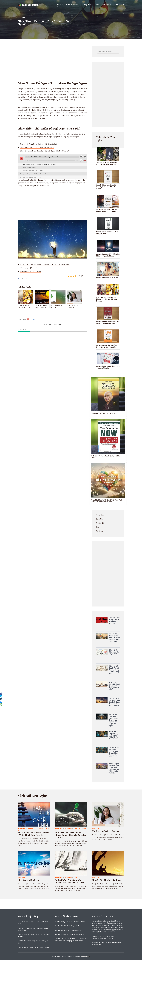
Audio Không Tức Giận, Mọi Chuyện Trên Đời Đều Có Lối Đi (69, 881)
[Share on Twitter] (1, 696)
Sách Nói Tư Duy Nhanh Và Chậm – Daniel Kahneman (106, 210)
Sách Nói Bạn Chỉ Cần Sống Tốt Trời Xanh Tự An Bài (33, 942)
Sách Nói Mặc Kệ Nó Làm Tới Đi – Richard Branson (34, 947)
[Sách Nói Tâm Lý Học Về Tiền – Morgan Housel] (108, 223)
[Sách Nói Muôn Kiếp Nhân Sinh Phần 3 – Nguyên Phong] (108, 246)
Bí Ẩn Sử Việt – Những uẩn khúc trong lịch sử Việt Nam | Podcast (107, 299)
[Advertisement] (52, 60)
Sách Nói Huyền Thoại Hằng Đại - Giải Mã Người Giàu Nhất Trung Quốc (46, 151)
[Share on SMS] (1, 704)
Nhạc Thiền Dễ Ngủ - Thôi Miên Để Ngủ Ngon (37, 147)
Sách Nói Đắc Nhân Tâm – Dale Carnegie (68, 930)
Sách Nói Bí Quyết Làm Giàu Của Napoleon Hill (69, 934)
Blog (97, 5)
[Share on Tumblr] (1, 699)
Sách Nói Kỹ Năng (28, 916)
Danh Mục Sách (72, 5)
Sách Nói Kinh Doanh (67, 916)
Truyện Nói (86, 5)
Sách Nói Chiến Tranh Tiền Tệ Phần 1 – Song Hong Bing (107, 322)
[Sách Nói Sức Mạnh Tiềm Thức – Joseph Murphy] (108, 358)
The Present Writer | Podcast (30, 271)
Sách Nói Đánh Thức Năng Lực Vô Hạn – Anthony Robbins (33, 936)
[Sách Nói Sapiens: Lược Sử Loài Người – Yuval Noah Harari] (108, 176)
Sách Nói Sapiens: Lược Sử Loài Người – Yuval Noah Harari (106, 187)
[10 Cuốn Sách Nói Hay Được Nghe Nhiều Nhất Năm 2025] (108, 153)
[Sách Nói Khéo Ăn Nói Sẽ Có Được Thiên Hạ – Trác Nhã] (108, 336)
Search (117, 52)
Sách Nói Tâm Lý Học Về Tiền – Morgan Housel (107, 233)
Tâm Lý (76, 877)
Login (34, 319)
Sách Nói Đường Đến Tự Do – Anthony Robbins (70, 922)
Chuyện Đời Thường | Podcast (106, 880)
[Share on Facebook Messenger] (1, 702)
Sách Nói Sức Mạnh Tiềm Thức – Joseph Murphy (107, 367)
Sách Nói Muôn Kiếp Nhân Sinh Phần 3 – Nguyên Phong (108, 255)
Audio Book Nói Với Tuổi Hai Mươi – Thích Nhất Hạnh (33, 923)
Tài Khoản (107, 5)
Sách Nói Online (56, 956)
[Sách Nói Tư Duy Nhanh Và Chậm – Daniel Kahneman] (108, 201)
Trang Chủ (58, 5)
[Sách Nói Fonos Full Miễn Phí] (108, 269)
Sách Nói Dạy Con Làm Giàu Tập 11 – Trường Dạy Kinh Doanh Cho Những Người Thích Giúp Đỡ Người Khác (70, 940)
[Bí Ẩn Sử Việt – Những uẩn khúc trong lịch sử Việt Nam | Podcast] (108, 289)
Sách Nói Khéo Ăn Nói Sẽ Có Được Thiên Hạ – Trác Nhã (106, 346)
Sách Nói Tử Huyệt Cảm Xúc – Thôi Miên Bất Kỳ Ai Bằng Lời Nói (33, 929)
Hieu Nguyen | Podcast (28, 268)
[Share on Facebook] (1, 694)
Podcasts (21, 18)
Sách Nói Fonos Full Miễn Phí (107, 278)
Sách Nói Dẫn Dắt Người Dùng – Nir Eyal (67, 926)
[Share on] (1, 707)
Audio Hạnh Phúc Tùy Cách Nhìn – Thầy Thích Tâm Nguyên (33, 833)
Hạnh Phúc (22, 828)
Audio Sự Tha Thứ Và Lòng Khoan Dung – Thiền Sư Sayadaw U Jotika (71, 835)
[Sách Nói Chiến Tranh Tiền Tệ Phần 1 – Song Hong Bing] (108, 313)
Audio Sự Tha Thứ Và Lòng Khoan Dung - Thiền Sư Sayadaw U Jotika (45, 264)
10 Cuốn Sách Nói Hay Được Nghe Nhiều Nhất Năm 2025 (106, 163)
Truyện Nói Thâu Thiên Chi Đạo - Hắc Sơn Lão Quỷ (38, 144)
